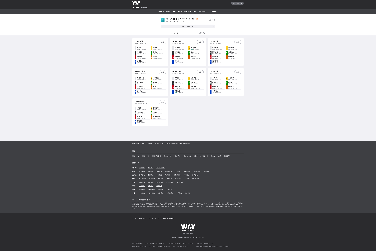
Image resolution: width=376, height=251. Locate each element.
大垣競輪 (160, 178)
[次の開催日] (213, 26)
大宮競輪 (178, 171)
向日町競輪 (159, 182)
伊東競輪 (186, 175)
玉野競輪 (142, 186)
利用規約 (180, 237)
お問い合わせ (142, 218)
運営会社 (174, 237)
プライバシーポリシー (198, 237)
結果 (195, 11)
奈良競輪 (150, 182)
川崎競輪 (159, 175)
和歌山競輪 (169, 182)
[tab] (201, 33)
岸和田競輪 (179, 182)
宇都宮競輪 (168, 171)
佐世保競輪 (169, 193)
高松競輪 (142, 189)
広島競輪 (150, 186)
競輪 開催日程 (156, 156)
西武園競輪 (187, 171)
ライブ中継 (187, 11)
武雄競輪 (160, 193)
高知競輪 (160, 189)
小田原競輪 (177, 175)
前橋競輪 (150, 171)
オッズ (180, 11)
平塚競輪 (168, 175)
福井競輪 (142, 182)
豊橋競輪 (169, 178)
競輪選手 (227, 156)
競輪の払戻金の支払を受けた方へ (205, 243)
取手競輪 (159, 171)
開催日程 (161, 11)
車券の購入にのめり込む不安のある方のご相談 (181, 243)
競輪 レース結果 (216, 156)
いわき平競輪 (160, 168)
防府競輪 (159, 186)
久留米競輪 (151, 193)
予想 (174, 11)
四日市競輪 (195, 178)
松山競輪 (169, 189)
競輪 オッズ (187, 156)
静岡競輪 (195, 175)
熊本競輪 (188, 193)
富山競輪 (178, 178)
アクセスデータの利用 (168, 218)
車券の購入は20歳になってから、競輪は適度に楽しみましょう (149, 243)
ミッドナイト (213, 11)
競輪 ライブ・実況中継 (201, 156)
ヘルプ (134, 218)
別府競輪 (179, 193)
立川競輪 (206, 171)
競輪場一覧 (145, 156)
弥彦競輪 (142, 171)
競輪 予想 (177, 156)
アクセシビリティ (154, 218)
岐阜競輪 (152, 178)
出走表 (168, 11)
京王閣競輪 (197, 171)
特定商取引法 (187, 237)
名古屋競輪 (142, 178)
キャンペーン (203, 11)
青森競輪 (150, 168)
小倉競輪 (142, 193)
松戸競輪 (142, 175)
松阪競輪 (186, 178)
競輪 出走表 (167, 156)
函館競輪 (142, 168)
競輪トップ (135, 156)
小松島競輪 (151, 189)
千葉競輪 (150, 175)
